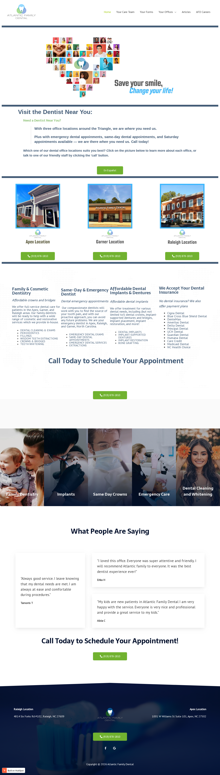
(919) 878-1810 (111, 736)
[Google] (114, 748)
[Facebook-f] (105, 748)
